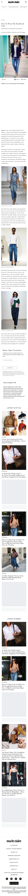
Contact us (14, 852)
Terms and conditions (14, 855)
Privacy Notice (18, 372)
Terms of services (17, 371)
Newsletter (24, 79)
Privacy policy (14, 862)
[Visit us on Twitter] (7, 879)
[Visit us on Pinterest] (20, 879)
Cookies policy (14, 865)
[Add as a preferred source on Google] (14, 883)
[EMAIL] (15, 382)
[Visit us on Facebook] (16, 879)
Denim (3, 130)
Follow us (17, 79)
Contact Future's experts (14, 848)
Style (3, 20)
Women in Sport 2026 (13, 7)
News (24, 32)
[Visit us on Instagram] (11, 879)
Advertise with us (14, 859)
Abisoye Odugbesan (6, 32)
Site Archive (14, 845)
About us (14, 869)
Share (5, 79)
